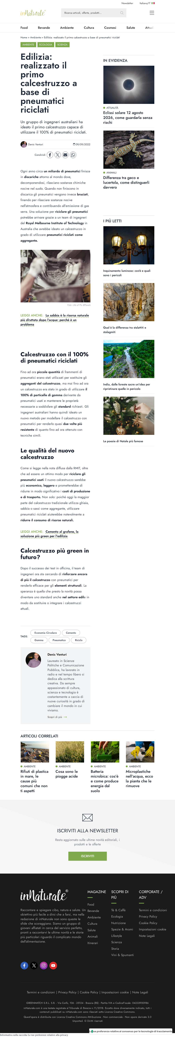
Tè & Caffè (118, 910)
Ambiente (67, 27)
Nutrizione (118, 923)
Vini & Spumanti (122, 955)
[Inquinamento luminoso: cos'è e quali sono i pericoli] (128, 245)
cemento (71, 633)
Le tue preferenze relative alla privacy (48, 1035)
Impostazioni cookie (152, 929)
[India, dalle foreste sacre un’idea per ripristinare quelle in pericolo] (128, 359)
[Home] (33, 13)
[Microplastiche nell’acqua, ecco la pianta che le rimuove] (140, 752)
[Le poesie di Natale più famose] (128, 415)
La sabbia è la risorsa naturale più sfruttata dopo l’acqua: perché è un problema (55, 320)
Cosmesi (110, 27)
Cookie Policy (148, 923)
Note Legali (147, 936)
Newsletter (127, 3)
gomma (39, 640)
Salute (130, 27)
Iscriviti (87, 856)
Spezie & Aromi (122, 929)
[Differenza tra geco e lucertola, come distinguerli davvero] (128, 149)
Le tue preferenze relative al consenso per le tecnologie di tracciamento (130, 1031)
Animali (93, 936)
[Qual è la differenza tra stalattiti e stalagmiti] (128, 302)
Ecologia (45, 45)
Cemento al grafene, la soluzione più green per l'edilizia (49, 533)
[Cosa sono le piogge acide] (70, 752)
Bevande (44, 27)
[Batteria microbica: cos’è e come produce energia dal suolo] (105, 752)
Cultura (89, 27)
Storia (115, 948)
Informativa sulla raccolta (13, 1035)
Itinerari (93, 943)
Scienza (62, 45)
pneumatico (59, 640)
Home (24, 37)
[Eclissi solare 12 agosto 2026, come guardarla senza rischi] (128, 85)
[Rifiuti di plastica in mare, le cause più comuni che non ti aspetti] (35, 752)
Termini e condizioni (153, 910)
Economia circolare (46, 633)
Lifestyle (116, 936)
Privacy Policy (148, 916)
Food (24, 27)
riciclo (78, 640)
